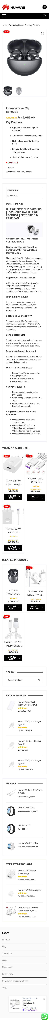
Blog (4, 946)
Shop (4, 988)
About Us (6, 939)
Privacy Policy (8, 974)
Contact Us (7, 953)
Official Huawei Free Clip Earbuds (26, 431)
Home (4, 25)
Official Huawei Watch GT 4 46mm (26, 434)
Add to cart (12, 497)
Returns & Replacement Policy (15, 981)
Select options (12, 548)
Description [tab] (13, 190)
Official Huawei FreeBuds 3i (23, 425)
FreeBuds (13, 25)
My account (7, 967)
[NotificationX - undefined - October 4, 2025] (27, 1004)
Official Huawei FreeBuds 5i (23, 428)
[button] (42, 34)
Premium (28, 172)
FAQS (4, 960)
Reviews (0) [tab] (12, 196)
